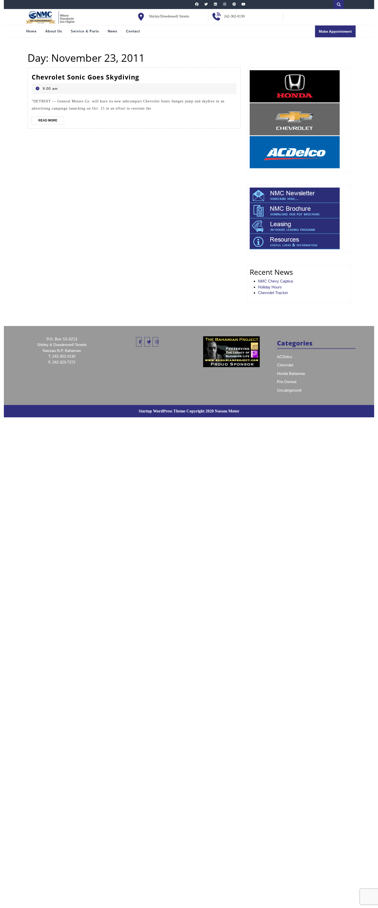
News (112, 31)
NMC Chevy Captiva (275, 281)
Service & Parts (85, 31)
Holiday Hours (270, 287)
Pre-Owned (286, 382)
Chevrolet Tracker (273, 292)
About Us (53, 31)
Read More (51, 121)
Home (31, 31)
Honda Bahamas (291, 373)
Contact (133, 31)
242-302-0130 (234, 16)
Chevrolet (285, 365)
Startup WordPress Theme (162, 411)
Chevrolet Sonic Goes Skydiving (85, 77)
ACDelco (284, 357)
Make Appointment (337, 33)
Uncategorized (289, 390)
